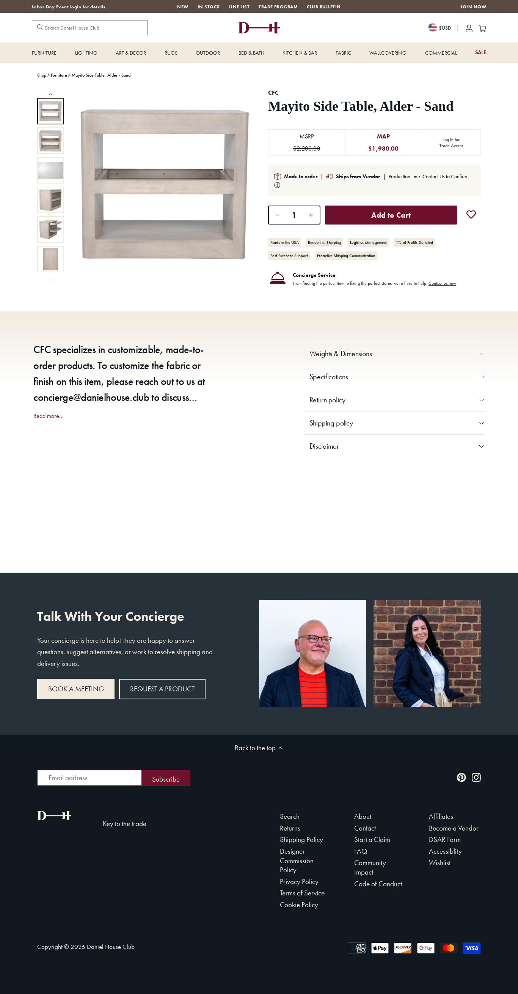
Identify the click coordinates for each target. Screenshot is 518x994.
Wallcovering (388, 52)
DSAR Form (445, 839)
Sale (480, 52)
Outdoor (208, 52)
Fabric (343, 52)
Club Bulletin (324, 7)
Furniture (44, 52)
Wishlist (440, 862)
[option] (50, 111)
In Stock (209, 7)
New (182, 7)
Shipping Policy (301, 839)
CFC (273, 93)
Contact (365, 828)
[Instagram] (476, 777)
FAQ (360, 851)
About (362, 816)
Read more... (48, 416)
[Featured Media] (164, 184)
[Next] (50, 279)
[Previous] (50, 94)
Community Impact (370, 867)
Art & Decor (131, 52)
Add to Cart (391, 215)
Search (290, 816)
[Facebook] (446, 777)
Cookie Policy (299, 904)
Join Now (473, 7)
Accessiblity (445, 851)
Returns (290, 828)
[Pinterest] (461, 777)
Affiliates (441, 816)
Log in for (451, 142)
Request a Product (162, 689)
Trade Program (278, 7)
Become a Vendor (454, 828)
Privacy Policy (299, 881)
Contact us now (442, 283)
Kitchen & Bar (300, 52)
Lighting (86, 52)
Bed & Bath (251, 52)
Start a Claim (372, 839)
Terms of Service (302, 893)
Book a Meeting (76, 689)
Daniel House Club (111, 946)
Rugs (171, 52)
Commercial (441, 52)
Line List (239, 7)
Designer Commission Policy (297, 860)
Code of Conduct (378, 884)
